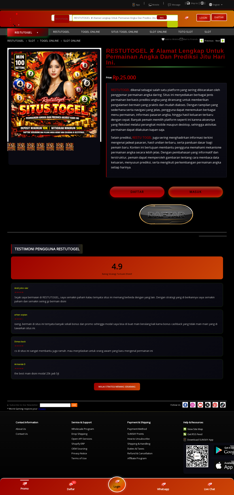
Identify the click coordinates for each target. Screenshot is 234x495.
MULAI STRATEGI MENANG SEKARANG (117, 386)
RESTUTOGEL (15, 40)
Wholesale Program (82, 429)
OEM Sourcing (79, 448)
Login (203, 17)
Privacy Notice (79, 453)
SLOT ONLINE (71, 40)
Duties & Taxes (135, 448)
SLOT (32, 40)
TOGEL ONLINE (49, 40)
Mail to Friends (190, 39)
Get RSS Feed (194, 434)
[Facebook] (185, 405)
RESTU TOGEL (142, 138)
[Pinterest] (215, 405)
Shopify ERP (78, 443)
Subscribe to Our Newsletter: (24, 404)
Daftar (219, 16)
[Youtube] (200, 405)
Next (218, 40)
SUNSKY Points (135, 433)
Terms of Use (79, 458)
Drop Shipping (79, 433)
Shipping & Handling (138, 443)
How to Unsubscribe (138, 438)
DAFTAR (137, 192)
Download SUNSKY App (200, 439)
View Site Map (195, 429)
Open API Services (81, 438)
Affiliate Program (137, 458)
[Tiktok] (223, 405)
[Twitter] (208, 405)
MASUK (196, 192)
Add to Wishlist (172, 39)
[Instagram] (193, 405)
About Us (21, 429)
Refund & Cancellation (139, 453)
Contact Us (22, 433)
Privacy (42, 408)
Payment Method (137, 429)
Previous (209, 40)
